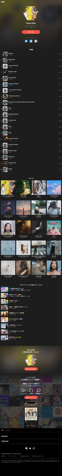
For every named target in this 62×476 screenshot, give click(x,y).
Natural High (38, 276)
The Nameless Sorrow (23, 276)
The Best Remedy (54, 196)
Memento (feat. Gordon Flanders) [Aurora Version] (39, 256)
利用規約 (3, 456)
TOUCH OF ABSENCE (8, 236)
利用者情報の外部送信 (24, 456)
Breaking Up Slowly (8, 256)
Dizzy (54, 236)
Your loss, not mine (23, 216)
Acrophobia (38, 216)
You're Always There (54, 216)
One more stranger (23, 236)
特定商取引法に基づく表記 (37, 456)
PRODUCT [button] (4, 436)
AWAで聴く (31, 32)
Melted (38, 196)
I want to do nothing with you (8, 196)
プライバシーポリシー (12, 456)
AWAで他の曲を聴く (31, 369)
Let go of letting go (8, 276)
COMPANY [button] (5, 441)
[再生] (5, 54)
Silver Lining (23, 196)
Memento (54, 256)
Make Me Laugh (38, 236)
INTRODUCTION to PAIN (23, 256)
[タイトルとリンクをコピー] (35, 41)
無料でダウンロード (31, 397)
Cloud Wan (8, 430)
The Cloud (54, 276)
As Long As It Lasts (8, 216)
